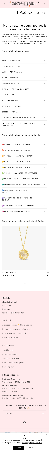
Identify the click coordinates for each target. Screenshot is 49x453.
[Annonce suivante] (44, 4)
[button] (4, 13)
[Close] (47, 434)
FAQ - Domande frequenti (13, 363)
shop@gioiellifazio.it (10, 302)
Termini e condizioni (10, 358)
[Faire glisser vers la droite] (29, 283)
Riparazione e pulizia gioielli (14, 333)
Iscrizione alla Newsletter (13, 313)
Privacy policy (8, 367)
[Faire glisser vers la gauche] (19, 283)
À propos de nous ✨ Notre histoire (17, 325)
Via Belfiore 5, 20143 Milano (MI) (16, 382)
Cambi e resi (7, 350)
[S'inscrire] (43, 413)
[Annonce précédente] (4, 4)
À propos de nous (9, 354)
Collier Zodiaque (9, 272)
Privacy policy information (32, 443)
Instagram (6, 309)
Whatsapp (6, 306)
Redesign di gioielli (10, 337)
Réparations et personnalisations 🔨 (17, 329)
